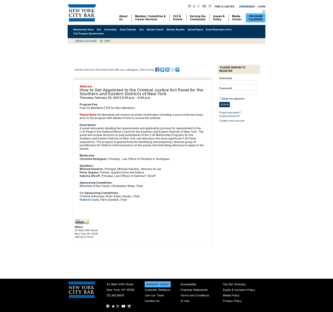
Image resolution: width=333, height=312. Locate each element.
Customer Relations (157, 290)
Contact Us (152, 301)
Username (225, 78)
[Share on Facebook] (157, 69)
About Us (123, 18)
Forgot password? (229, 115)
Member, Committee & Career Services (150, 18)
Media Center (237, 18)
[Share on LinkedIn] (167, 69)
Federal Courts (89, 199)
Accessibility (188, 284)
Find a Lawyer (224, 6)
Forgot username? (229, 112)
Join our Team (154, 295)
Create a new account (232, 120)
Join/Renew (247, 6)
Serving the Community (198, 18)
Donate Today (157, 284)
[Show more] (177, 69)
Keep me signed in (233, 98)
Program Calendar (256, 18)
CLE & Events (177, 18)
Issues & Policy (219, 18)
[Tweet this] (162, 69)
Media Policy (231, 295)
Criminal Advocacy (92, 196)
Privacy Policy (232, 301)
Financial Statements (194, 290)
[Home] (82, 12)
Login (261, 6)
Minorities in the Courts (95, 186)
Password (225, 88)
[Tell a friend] (172, 69)
